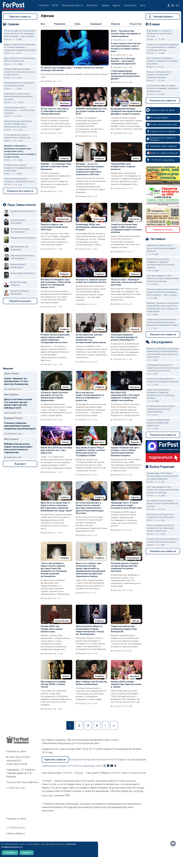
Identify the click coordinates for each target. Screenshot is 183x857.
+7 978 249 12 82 (15, 787)
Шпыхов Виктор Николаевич (17, 221)
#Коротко (92, 5)
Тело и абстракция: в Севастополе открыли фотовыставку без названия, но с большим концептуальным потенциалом (54, 570)
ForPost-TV (112, 759)
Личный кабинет (163, 16)
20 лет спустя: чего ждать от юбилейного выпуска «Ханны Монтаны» (55, 111)
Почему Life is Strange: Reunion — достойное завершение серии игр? (123, 61)
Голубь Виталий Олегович (22, 211)
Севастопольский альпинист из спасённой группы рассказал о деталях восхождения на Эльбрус (163, 322)
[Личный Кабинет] (169, 5)
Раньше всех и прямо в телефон (162, 139)
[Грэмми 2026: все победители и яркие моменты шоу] (56, 606)
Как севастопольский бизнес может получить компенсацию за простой (162, 503)
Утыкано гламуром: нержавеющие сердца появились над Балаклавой (19, 426)
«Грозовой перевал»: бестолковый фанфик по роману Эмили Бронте (124, 337)
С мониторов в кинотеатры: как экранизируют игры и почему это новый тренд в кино (126, 47)
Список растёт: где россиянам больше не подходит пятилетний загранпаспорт (162, 88)
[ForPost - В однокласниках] (115, 765)
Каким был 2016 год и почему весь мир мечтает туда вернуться (56, 450)
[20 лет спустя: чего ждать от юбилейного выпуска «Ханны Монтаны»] (56, 88)
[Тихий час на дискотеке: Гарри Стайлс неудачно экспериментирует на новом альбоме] (126, 204)
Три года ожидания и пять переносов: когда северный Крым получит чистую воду (163, 278)
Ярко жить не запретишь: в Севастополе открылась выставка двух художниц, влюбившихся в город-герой (56, 507)
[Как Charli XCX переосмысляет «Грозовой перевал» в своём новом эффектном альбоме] (126, 372)
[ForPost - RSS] (104, 765)
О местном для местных (163, 124)
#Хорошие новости (72, 5)
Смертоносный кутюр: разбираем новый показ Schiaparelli (124, 629)
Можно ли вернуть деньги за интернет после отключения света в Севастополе (160, 528)
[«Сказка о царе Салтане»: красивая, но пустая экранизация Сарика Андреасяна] (56, 372)
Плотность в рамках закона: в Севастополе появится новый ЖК (162, 380)
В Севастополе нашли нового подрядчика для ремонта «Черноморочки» (161, 409)
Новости (44, 5)
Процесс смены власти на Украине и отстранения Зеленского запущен (159, 75)
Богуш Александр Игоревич (18, 283)
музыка (65, 103)
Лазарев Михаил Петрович (22, 237)
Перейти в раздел (20, 301)
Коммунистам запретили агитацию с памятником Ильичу (19, 180)
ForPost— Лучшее (73, 772)
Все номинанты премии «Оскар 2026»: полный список (53, 684)
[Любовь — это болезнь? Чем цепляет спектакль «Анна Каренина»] (56, 143)
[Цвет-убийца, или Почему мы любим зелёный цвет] (91, 661)
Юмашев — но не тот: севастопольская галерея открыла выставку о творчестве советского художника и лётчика (90, 169)
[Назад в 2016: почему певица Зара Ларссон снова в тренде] (126, 661)
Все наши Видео (159, 117)
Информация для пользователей (74, 743)
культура (99, 219)
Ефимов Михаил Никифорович (17, 265)
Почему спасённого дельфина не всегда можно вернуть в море (162, 540)
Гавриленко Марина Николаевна (19, 292)
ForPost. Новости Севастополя (128, 772)
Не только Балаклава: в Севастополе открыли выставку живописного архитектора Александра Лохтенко (90, 508)
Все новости (76, 759)
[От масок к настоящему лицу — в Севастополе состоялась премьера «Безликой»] (75, 31)
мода (66, 442)
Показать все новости (20, 190)
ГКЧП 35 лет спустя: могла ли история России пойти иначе (160, 515)
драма (135, 274)
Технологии (130, 5)
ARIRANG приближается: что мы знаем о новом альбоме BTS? (91, 111)
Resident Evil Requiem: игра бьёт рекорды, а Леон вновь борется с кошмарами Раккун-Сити (56, 283)
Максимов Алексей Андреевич (19, 248)
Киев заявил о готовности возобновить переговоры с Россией (160, 33)
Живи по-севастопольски (164, 153)
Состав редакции (136, 759)
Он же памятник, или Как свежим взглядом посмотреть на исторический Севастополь (91, 339)
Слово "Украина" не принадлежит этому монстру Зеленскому (16, 381)
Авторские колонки (94, 759)
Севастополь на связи (162, 110)
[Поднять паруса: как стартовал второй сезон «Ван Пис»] (56, 204)
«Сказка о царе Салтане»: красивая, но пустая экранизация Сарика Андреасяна (55, 396)
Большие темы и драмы (163, 146)
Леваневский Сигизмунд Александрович (22, 257)
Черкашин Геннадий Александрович (19, 230)
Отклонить (10, 852)
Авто (142, 5)
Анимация (96, 23)
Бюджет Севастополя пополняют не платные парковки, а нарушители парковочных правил (20, 47)
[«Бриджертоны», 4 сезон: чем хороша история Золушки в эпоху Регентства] (126, 482)
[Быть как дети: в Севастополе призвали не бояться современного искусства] (91, 372)
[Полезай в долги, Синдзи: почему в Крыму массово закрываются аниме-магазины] (126, 543)
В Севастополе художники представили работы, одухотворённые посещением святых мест (55, 339)
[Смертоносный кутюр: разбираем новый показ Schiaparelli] (126, 606)
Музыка (115, 23)
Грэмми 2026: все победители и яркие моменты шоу (51, 629)
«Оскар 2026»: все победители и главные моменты (123, 166)
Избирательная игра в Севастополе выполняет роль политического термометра (18, 448)
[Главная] (13, 4)
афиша (135, 103)
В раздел (20, 463)
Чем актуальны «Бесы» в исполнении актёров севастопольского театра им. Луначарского (90, 630)
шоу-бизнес (63, 620)
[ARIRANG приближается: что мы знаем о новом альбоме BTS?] (91, 88)
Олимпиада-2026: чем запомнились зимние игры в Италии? (91, 227)
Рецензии (59, 23)
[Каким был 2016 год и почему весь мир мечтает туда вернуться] (56, 427)
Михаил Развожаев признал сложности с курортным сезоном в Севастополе (19, 72)
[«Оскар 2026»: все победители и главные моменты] (126, 143)
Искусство (136, 23)
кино (136, 158)
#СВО (55, 5)
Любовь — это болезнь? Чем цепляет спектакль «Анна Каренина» (56, 166)
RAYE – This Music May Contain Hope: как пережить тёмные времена (126, 33)
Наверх (173, 843)
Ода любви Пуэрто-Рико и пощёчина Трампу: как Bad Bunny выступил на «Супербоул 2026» (90, 451)
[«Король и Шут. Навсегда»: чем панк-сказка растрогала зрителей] (126, 259)
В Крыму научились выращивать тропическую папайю (19, 84)
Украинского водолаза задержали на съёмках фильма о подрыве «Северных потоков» (163, 47)
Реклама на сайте (16, 751)
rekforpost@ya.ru (15, 833)
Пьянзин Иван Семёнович (22, 273)
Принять (26, 852)
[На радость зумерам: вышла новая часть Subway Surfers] (91, 259)
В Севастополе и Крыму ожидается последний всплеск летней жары (18, 168)
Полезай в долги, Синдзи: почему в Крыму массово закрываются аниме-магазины (124, 567)
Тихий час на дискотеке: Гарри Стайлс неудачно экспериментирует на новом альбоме (126, 228)
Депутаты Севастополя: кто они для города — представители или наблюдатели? (18, 403)
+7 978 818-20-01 (15, 827)
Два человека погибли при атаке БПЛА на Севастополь (19, 59)
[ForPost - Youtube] (112, 765)
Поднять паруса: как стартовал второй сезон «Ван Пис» (54, 227)
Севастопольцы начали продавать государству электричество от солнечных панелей (160, 263)
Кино (77, 23)
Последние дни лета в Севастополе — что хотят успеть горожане (19, 110)
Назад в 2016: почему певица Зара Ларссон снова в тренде (126, 684)
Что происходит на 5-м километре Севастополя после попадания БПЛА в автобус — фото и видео (20, 33)
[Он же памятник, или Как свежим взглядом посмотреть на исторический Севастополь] (91, 314)
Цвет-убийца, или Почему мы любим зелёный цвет (91, 683)
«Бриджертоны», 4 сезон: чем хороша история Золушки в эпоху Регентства (126, 505)
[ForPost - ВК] (108, 765)
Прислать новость (20, 16)
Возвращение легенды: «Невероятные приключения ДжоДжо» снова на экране (126, 111)
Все (43, 23)
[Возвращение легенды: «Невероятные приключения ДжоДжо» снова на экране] (126, 88)
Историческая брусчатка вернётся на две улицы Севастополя (158, 423)
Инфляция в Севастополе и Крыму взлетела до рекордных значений (18, 96)
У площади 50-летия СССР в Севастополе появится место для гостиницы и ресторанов (163, 368)
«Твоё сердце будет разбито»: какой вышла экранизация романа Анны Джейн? (125, 75)
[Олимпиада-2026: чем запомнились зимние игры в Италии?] (91, 204)
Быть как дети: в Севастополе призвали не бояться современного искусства (90, 396)
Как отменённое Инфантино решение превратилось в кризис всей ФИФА (162, 61)
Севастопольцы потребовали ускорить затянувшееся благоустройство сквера (18, 124)
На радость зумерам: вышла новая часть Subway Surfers (91, 280)
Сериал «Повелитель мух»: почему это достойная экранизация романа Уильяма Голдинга (125, 451)
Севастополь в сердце (162, 131)
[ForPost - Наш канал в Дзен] (117, 765)
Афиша (116, 5)
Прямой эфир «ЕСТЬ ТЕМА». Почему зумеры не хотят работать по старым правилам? (162, 476)
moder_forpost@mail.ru (26, 782)
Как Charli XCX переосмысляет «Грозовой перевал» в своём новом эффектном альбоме (125, 396)
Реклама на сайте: (16, 818)
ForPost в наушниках (163, 159)
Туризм (105, 5)
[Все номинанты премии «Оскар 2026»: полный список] (56, 661)
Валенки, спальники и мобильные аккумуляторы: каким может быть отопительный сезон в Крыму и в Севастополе (20, 151)
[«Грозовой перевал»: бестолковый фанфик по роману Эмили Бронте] (126, 314)
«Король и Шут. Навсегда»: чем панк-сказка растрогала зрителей (126, 282)
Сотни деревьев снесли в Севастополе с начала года (17, 136)
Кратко (122, 759)
